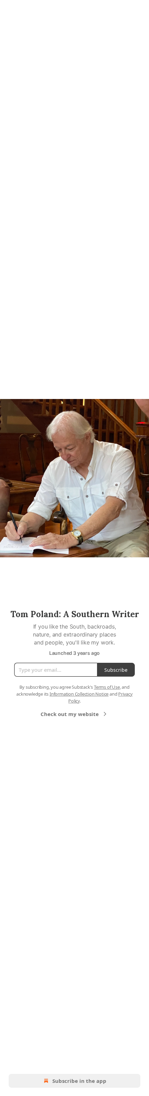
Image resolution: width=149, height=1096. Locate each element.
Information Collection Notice (79, 694)
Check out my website (70, 713)
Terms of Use (107, 687)
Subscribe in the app (79, 1080)
